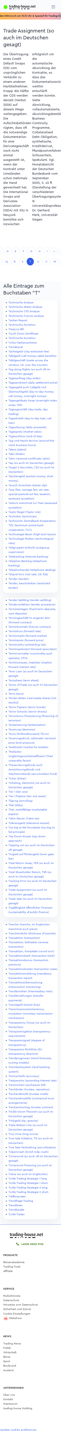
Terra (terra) (16, 693)
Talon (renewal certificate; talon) (29, 458)
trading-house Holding (17, 1408)
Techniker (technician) (22, 516)
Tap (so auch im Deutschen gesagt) (31, 463)
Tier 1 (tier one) (18, 791)
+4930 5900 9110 (31, 1244)
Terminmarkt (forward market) (27, 635)
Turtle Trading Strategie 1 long (27, 1178)
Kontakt (8, 1399)
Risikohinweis (11, 1295)
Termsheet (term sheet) (23, 680)
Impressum (10, 1403)
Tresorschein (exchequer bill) (27, 1085)
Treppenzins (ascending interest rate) (32, 1080)
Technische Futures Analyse (26, 316)
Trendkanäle (16, 1209)
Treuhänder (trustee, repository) (29, 1089)
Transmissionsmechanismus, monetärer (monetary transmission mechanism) (30, 1013)
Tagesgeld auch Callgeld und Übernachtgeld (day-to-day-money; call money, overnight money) (31, 391)
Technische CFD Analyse (24, 311)
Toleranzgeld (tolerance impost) (28, 823)
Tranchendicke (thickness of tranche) (32, 933)
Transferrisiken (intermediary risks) (30, 991)
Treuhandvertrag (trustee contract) (30, 1107)
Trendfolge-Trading (20, 1200)
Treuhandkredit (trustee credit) (28, 1094)
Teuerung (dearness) (21, 729)
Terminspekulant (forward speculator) (32, 649)
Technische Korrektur (22, 324)
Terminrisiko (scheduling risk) (27, 644)
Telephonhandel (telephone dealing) (32, 570)
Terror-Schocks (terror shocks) (27, 711)
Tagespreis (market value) (25, 431)
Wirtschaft (9, 1352)
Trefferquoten (17, 1196)
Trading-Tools (11, 1266)
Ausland (8, 1370)
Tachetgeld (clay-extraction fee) (28, 351)
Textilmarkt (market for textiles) (28, 747)
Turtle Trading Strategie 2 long (27, 1187)
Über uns (9, 1394)
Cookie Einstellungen (16, 1313)
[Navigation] (53, 7)
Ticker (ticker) (17, 778)
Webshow (15, 1318)
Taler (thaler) (16, 454)
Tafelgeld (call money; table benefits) (32, 356)
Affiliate (8, 1271)
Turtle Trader (16, 1214)
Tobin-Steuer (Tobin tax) (23, 818)
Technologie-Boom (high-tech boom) (32, 534)
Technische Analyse (21, 302)
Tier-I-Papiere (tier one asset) (27, 796)
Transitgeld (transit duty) (24, 1004)
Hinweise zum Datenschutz (20, 1304)
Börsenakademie (14, 1262)
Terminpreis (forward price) (26, 640)
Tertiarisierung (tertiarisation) (27, 724)
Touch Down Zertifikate (23, 333)
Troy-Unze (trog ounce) (23, 1134)
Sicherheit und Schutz (17, 1309)
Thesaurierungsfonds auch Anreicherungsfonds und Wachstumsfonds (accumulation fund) (32, 769)
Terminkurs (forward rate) (24, 631)
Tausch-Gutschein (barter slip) (27, 485)
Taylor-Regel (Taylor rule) (24, 512)
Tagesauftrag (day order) (24, 378)
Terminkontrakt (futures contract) (29, 626)
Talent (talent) (17, 449)
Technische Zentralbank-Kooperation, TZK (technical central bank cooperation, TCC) (32, 525)
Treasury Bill (16, 329)
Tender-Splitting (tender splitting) (29, 600)
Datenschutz (11, 1300)
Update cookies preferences (18, 1429)
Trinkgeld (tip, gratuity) (23, 1120)
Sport (6, 1361)
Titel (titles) (15, 805)
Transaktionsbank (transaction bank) (31, 955)
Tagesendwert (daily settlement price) (33, 382)
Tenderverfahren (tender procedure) (31, 604)
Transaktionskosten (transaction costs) (32, 969)
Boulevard (9, 1365)
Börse (6, 1356)
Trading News (12, 1343)
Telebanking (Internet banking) (28, 556)
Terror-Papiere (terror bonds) (27, 707)
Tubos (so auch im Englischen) (28, 1174)
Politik (7, 1348)
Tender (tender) (18, 579)
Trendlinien (15, 1205)
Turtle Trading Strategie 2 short (28, 1192)
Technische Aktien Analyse (25, 306)
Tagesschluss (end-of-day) (25, 436)
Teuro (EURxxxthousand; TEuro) (28, 733)
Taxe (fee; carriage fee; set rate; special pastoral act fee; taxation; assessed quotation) (29, 494)
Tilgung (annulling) (20, 800)
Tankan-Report (17, 320)
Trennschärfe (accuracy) (23, 1076)
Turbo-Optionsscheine (22, 342)
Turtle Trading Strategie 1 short (28, 1183)
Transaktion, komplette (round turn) (31, 951)
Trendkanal (15, 347)
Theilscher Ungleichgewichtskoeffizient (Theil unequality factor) (30, 756)
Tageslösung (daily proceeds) (27, 427)
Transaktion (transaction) (24, 937)
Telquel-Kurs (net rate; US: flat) (28, 574)
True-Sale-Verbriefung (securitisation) (32, 1147)
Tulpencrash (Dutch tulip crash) (28, 1151)
